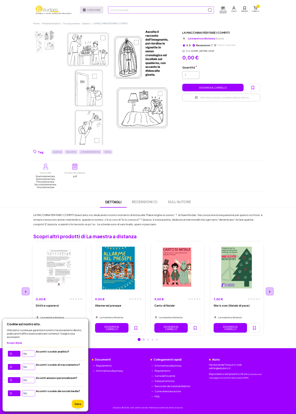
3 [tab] (148, 340)
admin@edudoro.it (220, 368)
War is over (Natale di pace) (232, 305)
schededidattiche (90, 152)
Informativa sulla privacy (109, 370)
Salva (78, 403)
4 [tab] (152, 340)
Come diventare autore (168, 391)
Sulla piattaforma (164, 380)
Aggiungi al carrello (213, 87)
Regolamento (104, 365)
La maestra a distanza (206, 38)
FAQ (157, 396)
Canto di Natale (164, 305)
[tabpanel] (59, 288)
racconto (71, 152)
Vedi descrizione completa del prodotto (224, 97)
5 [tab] (157, 340)
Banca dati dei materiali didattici (172, 386)
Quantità (188, 67)
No (25, 353)
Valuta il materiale (226, 45)
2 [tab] (143, 340)
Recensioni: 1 (204, 45)
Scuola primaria (71, 23)
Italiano (86, 23)
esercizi (57, 152)
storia (108, 152)
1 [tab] (139, 340)
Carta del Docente (165, 375)
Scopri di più (14, 342)
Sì (11, 353)
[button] (234, 9)
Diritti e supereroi (47, 305)
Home (36, 23)
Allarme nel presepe (108, 305)
